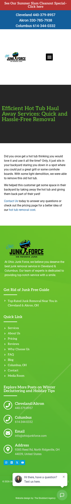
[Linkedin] (11, 462)
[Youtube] (22, 462)
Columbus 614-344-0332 (35, 26)
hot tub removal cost (22, 210)
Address (22, 445)
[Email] (8, 433)
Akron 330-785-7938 (35, 20)
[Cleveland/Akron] (8, 405)
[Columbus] (8, 419)
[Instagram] (6, 462)
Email (20, 431)
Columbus (23, 417)
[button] (49, 57)
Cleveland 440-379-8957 (35, 15)
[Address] (8, 449)
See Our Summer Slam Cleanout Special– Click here (35, 5)
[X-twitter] (17, 462)
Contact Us (11, 201)
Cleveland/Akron (29, 404)
